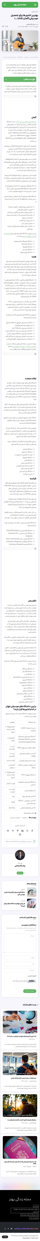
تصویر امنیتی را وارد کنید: (19, 981)
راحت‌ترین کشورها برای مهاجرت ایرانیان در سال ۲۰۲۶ (21, 1036)
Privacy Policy (26, 1238)
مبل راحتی (35, 1206)
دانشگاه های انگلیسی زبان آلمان (26, 122)
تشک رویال (35, 1215)
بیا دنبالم (20, 873)
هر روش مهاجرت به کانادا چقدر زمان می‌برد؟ (14, 905)
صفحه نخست (34, 57)
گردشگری (20, 57)
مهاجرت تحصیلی (14, 818)
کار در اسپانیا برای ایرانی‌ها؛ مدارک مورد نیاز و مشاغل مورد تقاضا (20, 1163)
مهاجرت (24, 818)
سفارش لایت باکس (34, 1218)
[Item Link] (20, 1022)
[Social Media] (11, 1228)
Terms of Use (35, 1238)
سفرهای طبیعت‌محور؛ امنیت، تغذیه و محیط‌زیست (21, 1120)
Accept (5, 1237)
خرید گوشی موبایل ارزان (26, 1215)
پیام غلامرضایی (30, 24)
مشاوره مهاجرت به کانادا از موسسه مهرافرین (21, 345)
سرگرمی (26, 57)
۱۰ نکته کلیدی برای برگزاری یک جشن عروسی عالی (14, 893)
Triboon (34, 1166)
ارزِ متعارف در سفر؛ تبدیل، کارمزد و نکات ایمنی (23, 1078)
